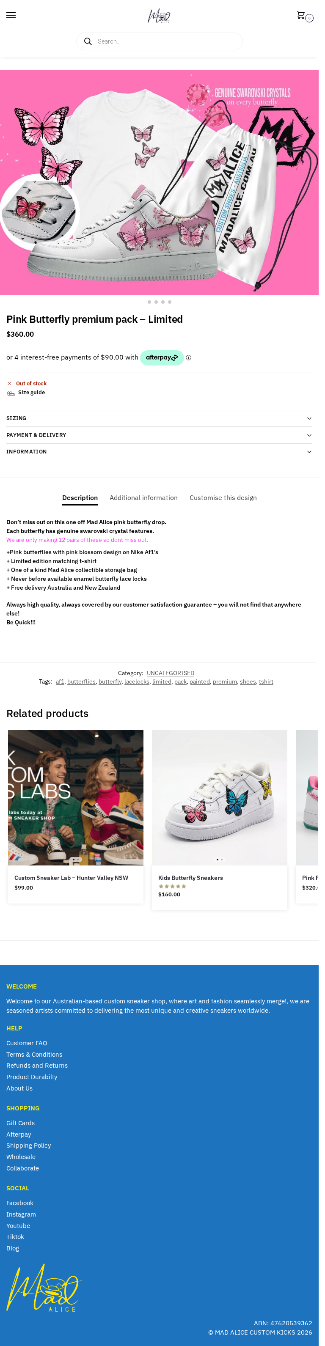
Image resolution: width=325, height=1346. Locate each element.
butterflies (81, 681)
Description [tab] (80, 497)
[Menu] (19, 15)
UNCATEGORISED (170, 673)
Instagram (21, 1214)
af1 (60, 681)
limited (161, 681)
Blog (12, 1248)
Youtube (18, 1226)
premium (225, 681)
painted (200, 681)
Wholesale (21, 1157)
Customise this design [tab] (223, 497)
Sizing (16, 418)
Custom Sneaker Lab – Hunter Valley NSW (71, 878)
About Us (19, 1088)
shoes (248, 681)
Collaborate (22, 1168)
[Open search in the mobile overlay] (159, 41)
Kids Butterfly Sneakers (190, 878)
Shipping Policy (28, 1145)
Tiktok (15, 1237)
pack (180, 681)
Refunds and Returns (37, 1065)
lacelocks (136, 681)
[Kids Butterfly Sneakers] (219, 797)
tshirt (266, 681)
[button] (302, 16)
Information (26, 451)
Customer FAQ (26, 1043)
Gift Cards (20, 1123)
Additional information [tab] (144, 497)
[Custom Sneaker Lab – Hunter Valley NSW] (75, 797)
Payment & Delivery (36, 435)
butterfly (110, 681)
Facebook (19, 1203)
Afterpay (18, 1134)
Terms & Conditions (34, 1054)
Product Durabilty (31, 1077)
